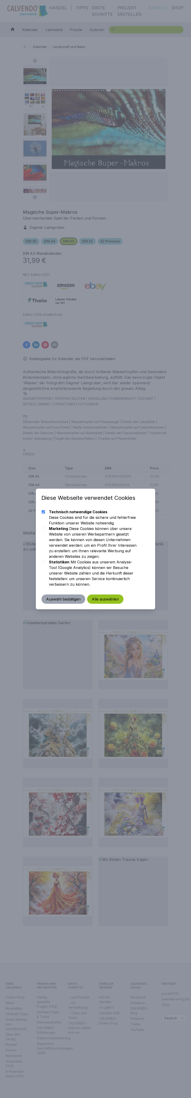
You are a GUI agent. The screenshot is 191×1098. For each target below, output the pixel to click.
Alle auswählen (105, 599)
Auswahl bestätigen (63, 599)
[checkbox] (43, 512)
